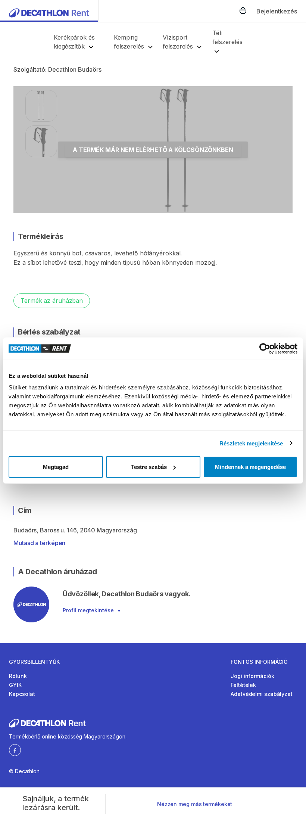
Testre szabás (149, 467)
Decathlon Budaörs (75, 69)
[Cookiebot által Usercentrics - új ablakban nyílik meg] (264, 348)
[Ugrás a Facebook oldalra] (15, 749)
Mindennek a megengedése (250, 467)
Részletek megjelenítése (251, 443)
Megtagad (56, 467)
